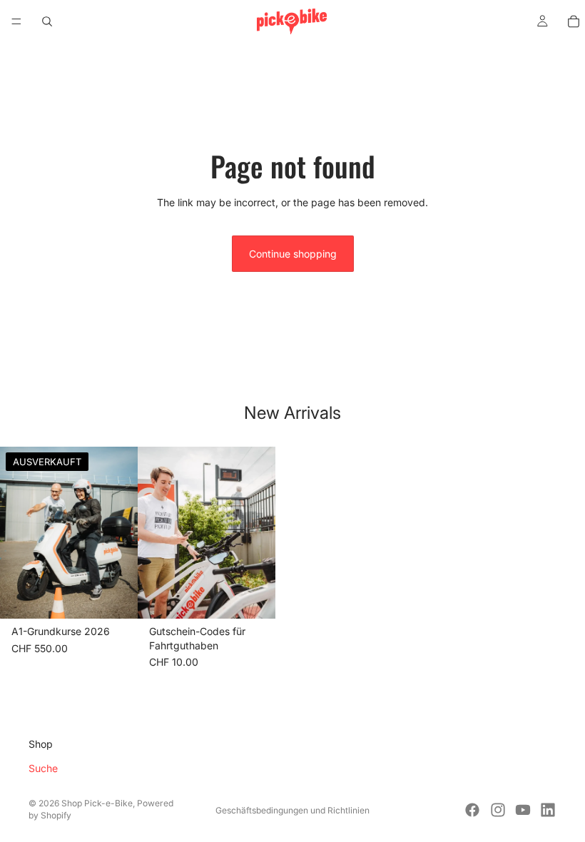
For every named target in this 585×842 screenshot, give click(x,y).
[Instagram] (498, 809)
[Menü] (16, 21)
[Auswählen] (253, 596)
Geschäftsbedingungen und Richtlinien (292, 810)
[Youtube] (522, 809)
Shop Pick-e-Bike (97, 803)
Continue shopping (293, 254)
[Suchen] (47, 21)
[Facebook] (472, 809)
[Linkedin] (547, 809)
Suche (43, 768)
